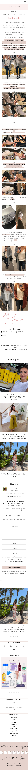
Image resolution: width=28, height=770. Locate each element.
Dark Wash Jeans (17, 42)
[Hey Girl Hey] (14, 606)
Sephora (14, 721)
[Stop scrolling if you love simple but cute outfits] (18, 752)
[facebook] (23, 646)
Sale (18, 18)
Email (14, 548)
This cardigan (6, 234)
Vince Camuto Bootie (9, 88)
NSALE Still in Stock (14, 15)
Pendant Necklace (18, 45)
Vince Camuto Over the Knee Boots (14, 167)
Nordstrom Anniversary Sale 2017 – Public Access (15, 346)
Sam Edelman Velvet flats (18, 132)
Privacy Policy (19, 561)
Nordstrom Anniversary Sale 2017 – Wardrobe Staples (15, 350)
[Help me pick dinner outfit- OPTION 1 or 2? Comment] (14, 752)
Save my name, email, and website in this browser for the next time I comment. (14, 558)
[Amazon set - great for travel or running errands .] (1, 752)
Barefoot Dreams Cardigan (18, 43)
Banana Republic (14, 728)
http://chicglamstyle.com (14, 496)
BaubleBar (14, 724)
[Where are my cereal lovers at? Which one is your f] (22, 752)
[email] (17, 646)
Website (15, 553)
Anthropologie (14, 730)
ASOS (14, 726)
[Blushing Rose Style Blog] (14, 760)
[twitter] (14, 649)
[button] (2, 671)
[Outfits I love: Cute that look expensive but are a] (10, 752)
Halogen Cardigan (9, 40)
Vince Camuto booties (9, 164)
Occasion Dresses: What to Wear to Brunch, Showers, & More (14, 474)
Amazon (14, 735)
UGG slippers (6, 132)
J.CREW (14, 719)
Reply (23, 488)
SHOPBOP (14, 722)
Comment (15, 526)
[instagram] (4, 646)
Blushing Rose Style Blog (13, 763)
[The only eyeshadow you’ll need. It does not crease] (5, 752)
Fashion (11, 18)
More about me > (14, 636)
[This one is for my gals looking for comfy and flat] (26, 752)
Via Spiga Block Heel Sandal (10, 84)
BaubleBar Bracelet (18, 49)
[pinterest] (10, 646)
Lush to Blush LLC (17, 765)
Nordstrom (14, 717)
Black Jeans (14, 47)
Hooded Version (7, 45)
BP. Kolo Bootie (20, 88)
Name (14, 543)
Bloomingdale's (14, 733)
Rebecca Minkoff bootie (9, 129)
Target (14, 731)
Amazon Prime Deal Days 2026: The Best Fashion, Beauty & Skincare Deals (14, 436)
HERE (12, 199)
